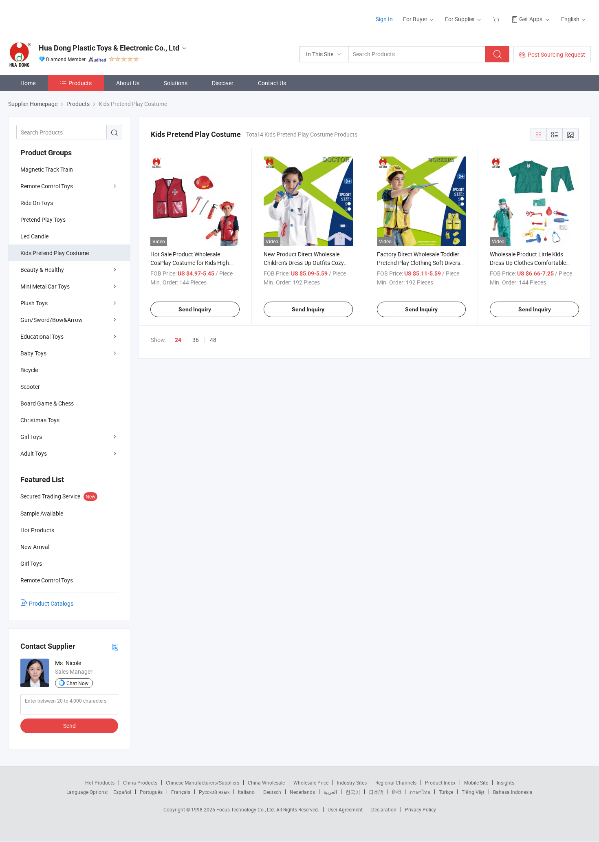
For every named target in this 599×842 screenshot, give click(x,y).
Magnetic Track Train (46, 169)
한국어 (353, 792)
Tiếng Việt (473, 792)
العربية (330, 792)
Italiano (246, 792)
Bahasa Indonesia (513, 792)
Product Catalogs (51, 603)
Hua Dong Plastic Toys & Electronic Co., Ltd (109, 48)
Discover (222, 83)
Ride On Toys (36, 203)
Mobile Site (476, 782)
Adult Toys (33, 453)
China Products (140, 782)
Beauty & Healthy (42, 269)
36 (195, 340)
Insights (505, 782)
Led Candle (34, 236)
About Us (127, 83)
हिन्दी (396, 792)
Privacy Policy (420, 809)
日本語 (376, 792)
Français (180, 792)
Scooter (30, 386)
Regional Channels (395, 782)
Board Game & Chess (47, 403)
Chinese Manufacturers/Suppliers (202, 782)
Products (80, 83)
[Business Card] (115, 646)
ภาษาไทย (420, 792)
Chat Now (77, 683)
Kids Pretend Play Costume (54, 253)
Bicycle (29, 370)
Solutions (175, 83)
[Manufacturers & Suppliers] (60, 16)
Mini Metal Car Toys (45, 286)
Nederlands (302, 792)
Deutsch (272, 792)
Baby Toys (33, 353)
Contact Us (272, 83)
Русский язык (214, 792)
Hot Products (100, 782)
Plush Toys (34, 303)
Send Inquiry (194, 309)
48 (213, 340)
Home (27, 83)
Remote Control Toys (46, 186)
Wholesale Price (310, 782)
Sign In (384, 19)
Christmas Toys (39, 420)
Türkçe (446, 792)
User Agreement (345, 809)
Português (151, 792)
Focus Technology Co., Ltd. (246, 809)
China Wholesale (266, 782)
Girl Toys (31, 437)
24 (178, 340)
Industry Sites (352, 782)
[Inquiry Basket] (497, 19)
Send (69, 726)
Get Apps (531, 19)
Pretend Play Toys (43, 219)
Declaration (383, 809)
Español (122, 792)
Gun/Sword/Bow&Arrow (51, 320)
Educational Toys (42, 336)
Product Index (440, 782)
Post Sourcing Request (556, 54)
